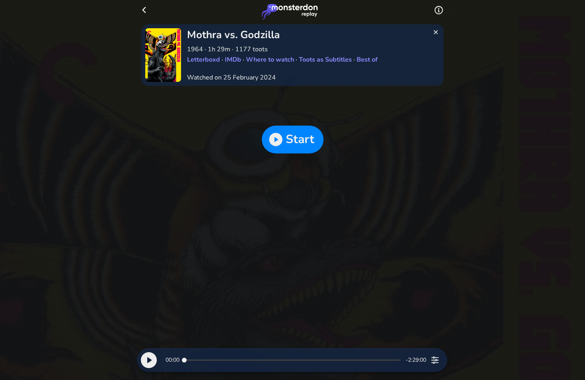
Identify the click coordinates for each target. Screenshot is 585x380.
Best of (367, 60)
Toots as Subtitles (325, 60)
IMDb (233, 60)
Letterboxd (203, 60)
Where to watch (270, 60)
